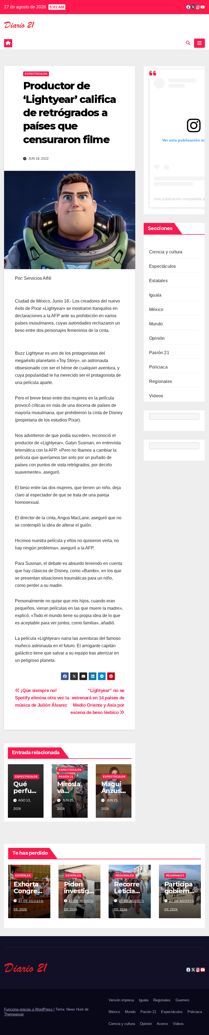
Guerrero (182, 1000)
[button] (188, 43)
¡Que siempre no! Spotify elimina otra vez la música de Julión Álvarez (42, 698)
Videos (156, 396)
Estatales (158, 280)
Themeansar (13, 1014)
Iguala (155, 295)
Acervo (162, 1024)
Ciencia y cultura (165, 252)
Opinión (157, 338)
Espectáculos (36, 73)
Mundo (156, 324)
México (156, 309)
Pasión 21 (66, 776)
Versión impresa (121, 1000)
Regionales (160, 381)
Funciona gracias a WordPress (29, 1009)
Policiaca (158, 367)
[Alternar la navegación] (199, 43)
